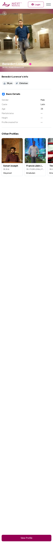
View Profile (26, 538)
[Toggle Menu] (48, 4)
